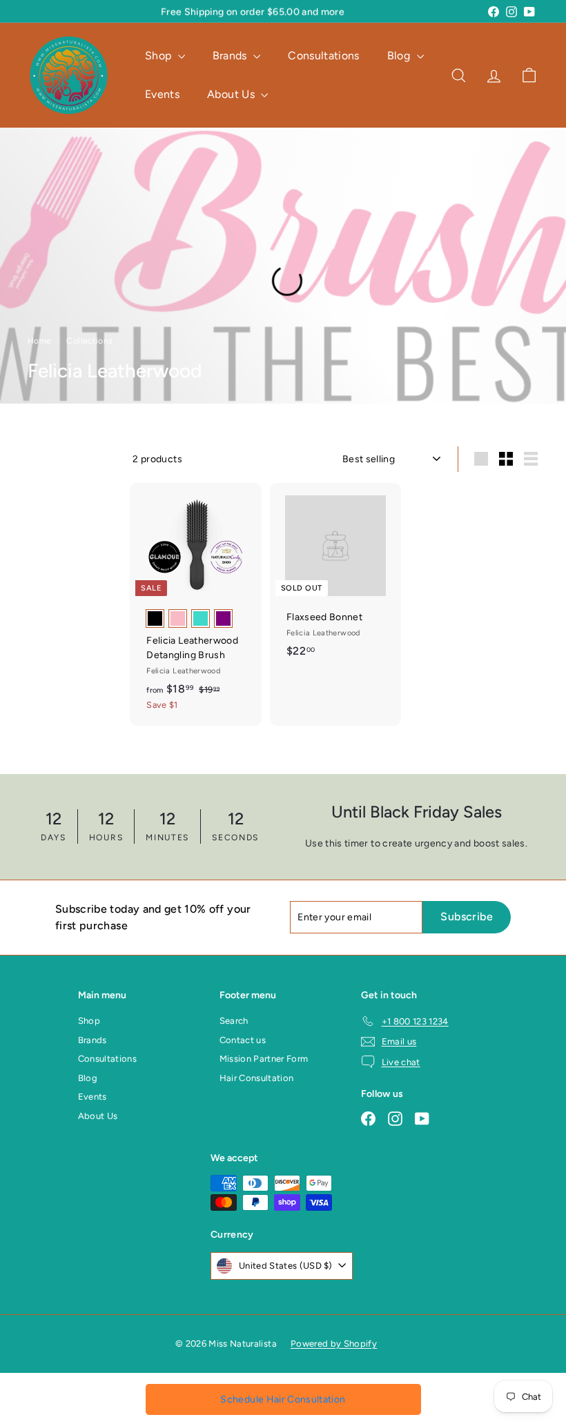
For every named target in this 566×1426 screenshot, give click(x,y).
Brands (231, 55)
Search (233, 1021)
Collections (90, 341)
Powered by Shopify (334, 1343)
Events (162, 94)
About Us (232, 94)
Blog (400, 55)
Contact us (242, 1040)
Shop (160, 55)
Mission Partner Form (264, 1058)
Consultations (324, 55)
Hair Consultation (256, 1078)
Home (41, 341)
